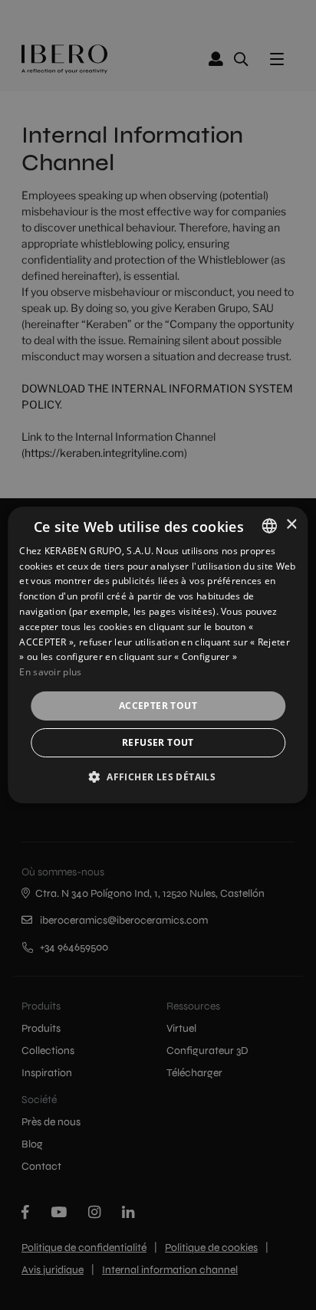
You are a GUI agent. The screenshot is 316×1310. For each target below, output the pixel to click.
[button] (158, 776)
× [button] (291, 524)
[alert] (158, 655)
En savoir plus (50, 671)
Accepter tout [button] (158, 705)
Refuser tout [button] (158, 742)
